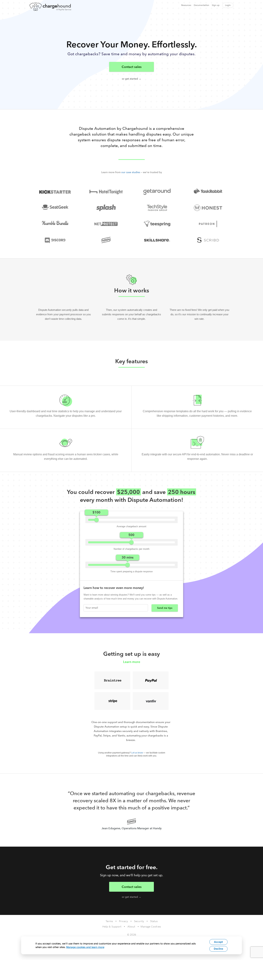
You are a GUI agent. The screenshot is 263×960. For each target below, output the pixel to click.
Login (228, 5)
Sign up (216, 5)
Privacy (123, 921)
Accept (218, 942)
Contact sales (132, 67)
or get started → (131, 78)
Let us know (137, 752)
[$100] (96, 520)
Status (154, 921)
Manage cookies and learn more (85, 947)
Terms (109, 921)
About (131, 926)
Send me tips (164, 607)
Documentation (201, 5)
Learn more (131, 662)
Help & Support (111, 926)
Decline (218, 948)
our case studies (130, 172)
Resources (186, 5)
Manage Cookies (150, 926)
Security (139, 921)
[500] (131, 542)
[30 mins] (127, 565)
